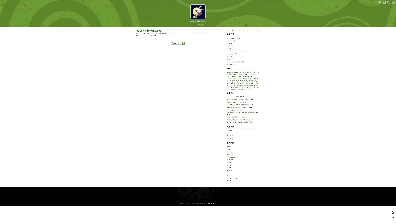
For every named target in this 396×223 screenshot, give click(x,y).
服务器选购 (251, 85)
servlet (236, 80)
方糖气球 (229, 162)
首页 (193, 25)
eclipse (248, 72)
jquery (253, 74)
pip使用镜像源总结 (232, 117)
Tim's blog (230, 154)
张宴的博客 (230, 160)
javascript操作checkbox (149, 30)
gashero (229, 146)
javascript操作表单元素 (152, 35)
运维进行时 (230, 138)
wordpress (244, 82)
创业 (245, 84)
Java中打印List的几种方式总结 (235, 105)
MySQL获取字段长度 (233, 102)
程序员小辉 (230, 136)
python (229, 59)
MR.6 (228, 149)
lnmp (228, 48)
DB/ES (229, 43)
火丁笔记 (229, 165)
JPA (248, 74)
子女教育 (252, 84)
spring (242, 80)
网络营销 (234, 89)
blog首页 (200, 25)
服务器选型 (243, 85)
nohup (246, 78)
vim (237, 82)
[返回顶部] (393, 218)
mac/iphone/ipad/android (234, 51)
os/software (230, 54)
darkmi (152, 34)
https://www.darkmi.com (197, 203)
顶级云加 (229, 181)
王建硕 (229, 167)
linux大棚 (229, 130)
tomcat (249, 80)
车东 (228, 175)
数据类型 (234, 85)
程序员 (245, 87)
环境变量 (238, 87)
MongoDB (242, 76)
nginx (240, 78)
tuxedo (255, 80)
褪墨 (228, 173)
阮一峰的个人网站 (232, 178)
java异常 (242, 74)
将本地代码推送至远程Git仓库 (235, 99)
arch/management (232, 38)
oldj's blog (230, 152)
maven (234, 76)
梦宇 (228, 133)
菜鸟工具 (229, 170)
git (253, 72)
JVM (229, 76)
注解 (232, 87)
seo (231, 80)
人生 (250, 82)
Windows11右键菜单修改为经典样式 (237, 107)
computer (230, 41)
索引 (251, 87)
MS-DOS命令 (251, 76)
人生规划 (233, 84)
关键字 (240, 84)
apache (236, 72)
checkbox (142, 35)
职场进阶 (248, 89)
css (242, 72)
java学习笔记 (233, 74)
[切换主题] (393, 213)
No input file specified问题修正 (236, 119)
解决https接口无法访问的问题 (235, 122)
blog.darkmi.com (198, 21)
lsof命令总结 (230, 110)
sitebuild (143, 34)
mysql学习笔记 (232, 78)
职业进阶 (241, 89)
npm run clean (231, 97)
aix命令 (230, 72)
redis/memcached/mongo (234, 62)
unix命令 (231, 82)
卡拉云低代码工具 (232, 157)
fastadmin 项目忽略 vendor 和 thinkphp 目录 (240, 112)
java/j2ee (230, 46)
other (228, 56)
